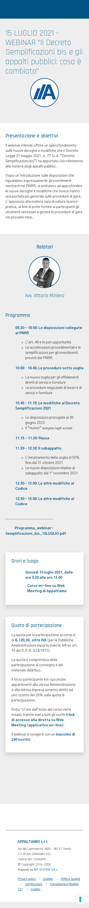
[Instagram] (51, 817)
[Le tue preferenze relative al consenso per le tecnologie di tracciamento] (80, 899)
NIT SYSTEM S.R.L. (46, 869)
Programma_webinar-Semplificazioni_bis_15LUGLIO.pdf (35, 531)
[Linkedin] (65, 817)
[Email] (24, 817)
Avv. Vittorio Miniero (44, 295)
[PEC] (38, 817)
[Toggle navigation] (7, 11)
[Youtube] (79, 817)
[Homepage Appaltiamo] (39, 11)
